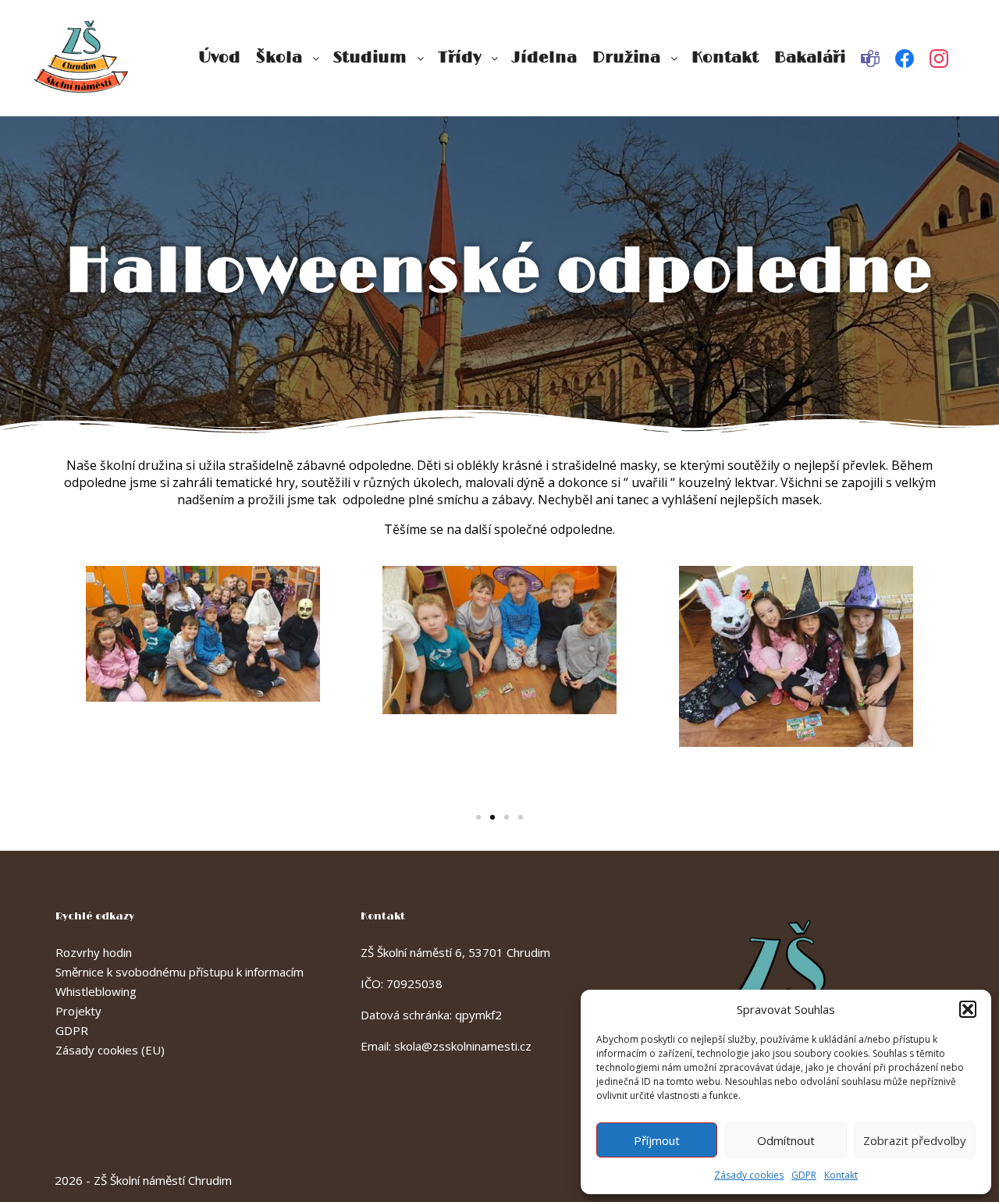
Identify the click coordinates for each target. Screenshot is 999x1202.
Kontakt (841, 1175)
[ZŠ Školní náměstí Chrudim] (82, 58)
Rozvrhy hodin (93, 952)
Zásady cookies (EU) (110, 1050)
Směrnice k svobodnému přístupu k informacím (179, 972)
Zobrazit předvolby (914, 1140)
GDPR (803, 1175)
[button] (968, 1009)
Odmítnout (786, 1140)
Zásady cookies (749, 1175)
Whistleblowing (96, 991)
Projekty (78, 1011)
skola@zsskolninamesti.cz (462, 1046)
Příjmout (657, 1140)
